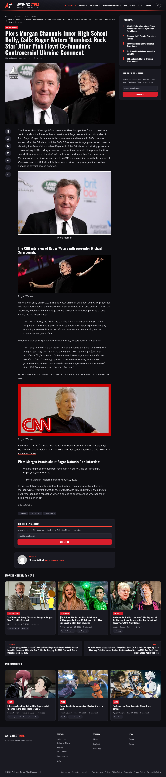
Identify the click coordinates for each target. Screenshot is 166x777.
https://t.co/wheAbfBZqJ (36, 472)
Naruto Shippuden (75, 717)
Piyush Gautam (13, 713)
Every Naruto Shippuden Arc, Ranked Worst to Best (81, 707)
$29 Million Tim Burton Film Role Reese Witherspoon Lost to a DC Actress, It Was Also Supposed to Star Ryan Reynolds (81, 620)
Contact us (65, 772)
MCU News (62, 751)
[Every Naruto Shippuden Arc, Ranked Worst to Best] (83, 684)
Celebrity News (30, 16)
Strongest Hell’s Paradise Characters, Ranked (141, 37)
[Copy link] (8, 167)
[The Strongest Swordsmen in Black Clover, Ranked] (135, 684)
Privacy (132, 739)
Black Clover (118, 717)
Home (7, 16)
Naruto (63, 717)
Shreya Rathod (11, 58)
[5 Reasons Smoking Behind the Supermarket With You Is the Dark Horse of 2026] (30, 684)
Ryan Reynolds (83, 631)
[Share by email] (8, 160)
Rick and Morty (14, 628)
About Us (75, 772)
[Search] (158, 5)
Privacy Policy (139, 772)
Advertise (97, 749)
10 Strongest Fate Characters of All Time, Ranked (140, 44)
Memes (148, 5)
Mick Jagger (118, 631)
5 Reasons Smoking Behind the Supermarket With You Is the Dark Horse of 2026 (28, 707)
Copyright (128, 772)
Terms (131, 744)
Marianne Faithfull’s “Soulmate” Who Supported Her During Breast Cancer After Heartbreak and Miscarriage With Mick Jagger (135, 620)
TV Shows (94, 5)
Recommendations (111, 5)
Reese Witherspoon (67, 631)
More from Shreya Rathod (55, 560)
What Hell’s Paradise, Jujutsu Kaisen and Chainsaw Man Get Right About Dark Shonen (141, 28)
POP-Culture (129, 5)
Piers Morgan (35, 513)
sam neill (25, 628)
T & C (107, 772)
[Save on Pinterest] (8, 131)
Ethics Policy (117, 772)
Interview (23, 513)
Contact (96, 744)
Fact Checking (97, 772)
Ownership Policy (154, 772)
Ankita (62, 627)
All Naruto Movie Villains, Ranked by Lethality (141, 52)
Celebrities (69, 5)
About (95, 739)
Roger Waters (50, 513)
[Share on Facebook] (8, 146)
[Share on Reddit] (8, 153)
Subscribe (64, 542)
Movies (82, 5)
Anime (11, 702)
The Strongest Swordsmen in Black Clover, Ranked (132, 707)
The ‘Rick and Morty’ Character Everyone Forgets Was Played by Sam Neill (30, 619)
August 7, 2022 (69, 479)
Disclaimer (85, 772)
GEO (29, 505)
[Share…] (8, 174)
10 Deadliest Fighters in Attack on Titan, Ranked (140, 60)
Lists (140, 5)
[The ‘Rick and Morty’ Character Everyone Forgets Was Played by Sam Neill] (30, 595)
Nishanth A (11, 624)
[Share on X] (8, 139)
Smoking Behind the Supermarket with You (23, 717)
